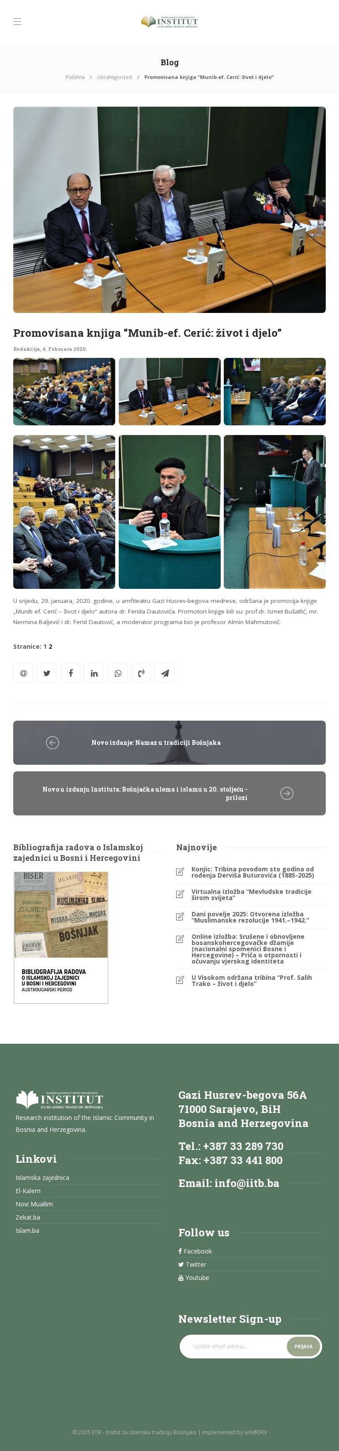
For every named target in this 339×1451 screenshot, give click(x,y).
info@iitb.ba (247, 1183)
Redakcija (26, 349)
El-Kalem (28, 1191)
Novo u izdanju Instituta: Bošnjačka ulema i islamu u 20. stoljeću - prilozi (145, 793)
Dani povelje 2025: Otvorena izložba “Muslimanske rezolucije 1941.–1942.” (250, 917)
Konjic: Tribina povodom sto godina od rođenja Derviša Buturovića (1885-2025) (253, 872)
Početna (75, 77)
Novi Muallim (34, 1204)
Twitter (195, 1264)
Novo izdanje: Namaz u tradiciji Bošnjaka (156, 742)
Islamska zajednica (42, 1178)
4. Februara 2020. (64, 349)
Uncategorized (114, 77)
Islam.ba (27, 1231)
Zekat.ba (27, 1217)
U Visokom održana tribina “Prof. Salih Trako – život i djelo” (252, 981)
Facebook (197, 1251)
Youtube (196, 1278)
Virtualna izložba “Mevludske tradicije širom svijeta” (252, 895)
